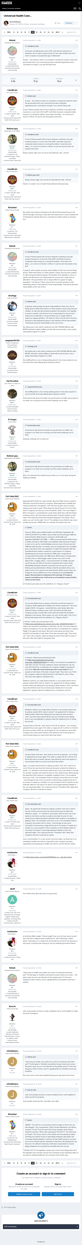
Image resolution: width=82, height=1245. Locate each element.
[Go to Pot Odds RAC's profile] (12, 507)
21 (44, 32)
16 (25, 32)
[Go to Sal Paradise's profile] (12, 394)
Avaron (12, 1006)
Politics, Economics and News (34, 24)
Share (58, 23)
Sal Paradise (12, 381)
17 (29, 32)
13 (13, 32)
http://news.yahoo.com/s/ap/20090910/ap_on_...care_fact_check (49, 857)
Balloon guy (12, 128)
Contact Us (41, 1242)
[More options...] (76, 40)
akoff (12, 889)
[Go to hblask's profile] (12, 51)
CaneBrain (12, 90)
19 (36, 32)
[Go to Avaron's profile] (12, 1017)
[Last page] (62, 32)
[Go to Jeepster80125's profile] (12, 355)
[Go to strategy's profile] (12, 306)
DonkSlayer (16, 22)
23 (52, 32)
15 (21, 32)
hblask (12, 40)
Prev (9, 32)
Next (58, 32)
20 (41, 32)
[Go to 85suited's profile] (12, 218)
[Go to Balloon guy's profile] (12, 139)
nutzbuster (12, 852)
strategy (12, 295)
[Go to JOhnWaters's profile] (12, 1061)
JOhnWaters (12, 1051)
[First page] (4, 32)
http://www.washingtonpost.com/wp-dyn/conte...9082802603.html (49, 624)
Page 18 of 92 (71, 32)
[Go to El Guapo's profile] (12, 430)
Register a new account (24, 1194)
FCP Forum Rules (10, 1226)
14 (17, 32)
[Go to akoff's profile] (12, 899)
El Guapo (12, 419)
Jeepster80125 (12, 340)
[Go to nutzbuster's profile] (12, 863)
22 (48, 32)
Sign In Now (58, 1194)
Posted (32, 40)
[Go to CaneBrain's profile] (12, 101)
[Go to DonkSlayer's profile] (6, 23)
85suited (12, 207)
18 (33, 32)
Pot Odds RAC (12, 496)
